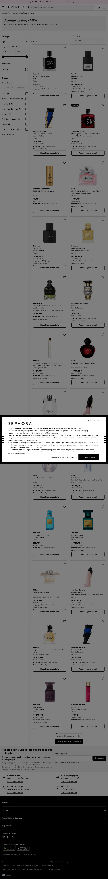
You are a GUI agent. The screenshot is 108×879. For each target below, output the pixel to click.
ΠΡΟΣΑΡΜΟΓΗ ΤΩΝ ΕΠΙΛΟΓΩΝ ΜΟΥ (63, 457)
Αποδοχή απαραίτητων (92, 420)
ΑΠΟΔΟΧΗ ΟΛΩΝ (89, 457)
